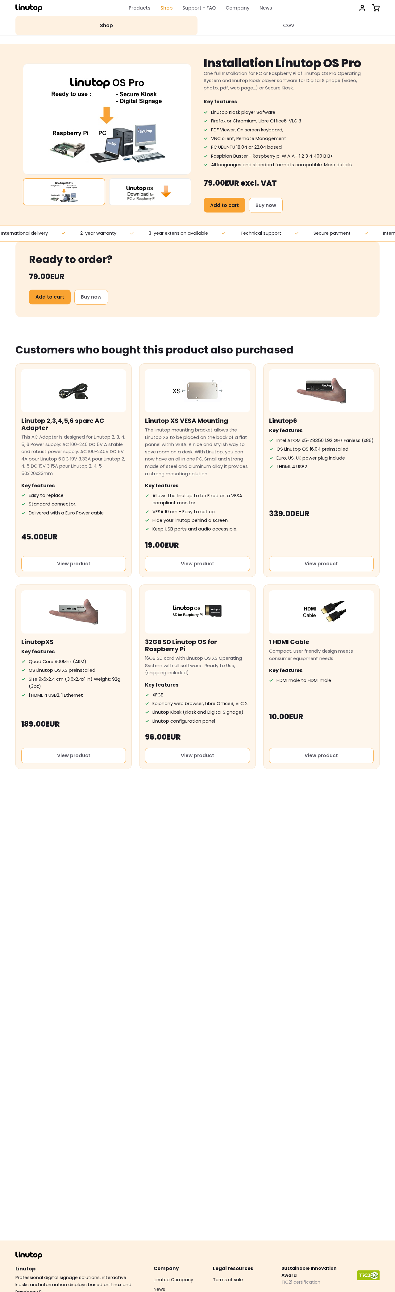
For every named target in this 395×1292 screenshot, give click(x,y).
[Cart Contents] (376, 8)
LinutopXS (37, 642)
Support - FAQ (199, 8)
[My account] (362, 8)
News (266, 8)
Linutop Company (173, 1280)
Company (238, 8)
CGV (288, 25)
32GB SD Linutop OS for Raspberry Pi (181, 645)
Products (140, 8)
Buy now (266, 205)
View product (73, 563)
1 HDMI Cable (289, 642)
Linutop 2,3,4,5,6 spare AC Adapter (62, 424)
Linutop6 (283, 420)
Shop (166, 8)
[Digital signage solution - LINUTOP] (28, 8)
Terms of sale (228, 1280)
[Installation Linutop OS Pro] (64, 191)
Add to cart (224, 205)
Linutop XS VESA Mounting (186, 420)
